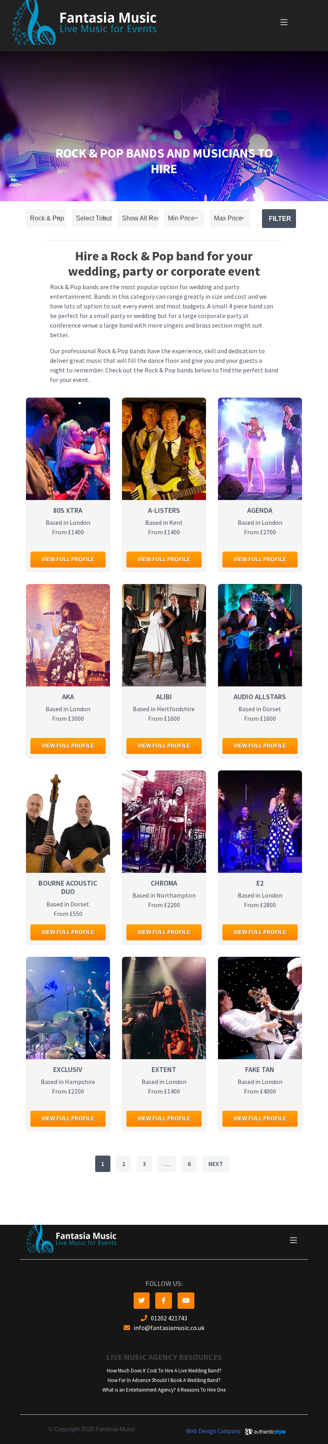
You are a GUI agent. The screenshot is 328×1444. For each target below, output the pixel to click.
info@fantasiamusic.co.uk (167, 1328)
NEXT (215, 1164)
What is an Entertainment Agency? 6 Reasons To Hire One (164, 1389)
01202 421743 (167, 1318)
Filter (280, 218)
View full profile (68, 559)
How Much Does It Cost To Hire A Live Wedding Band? (164, 1370)
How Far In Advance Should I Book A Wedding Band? (164, 1380)
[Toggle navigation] (284, 22)
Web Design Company (213, 1431)
